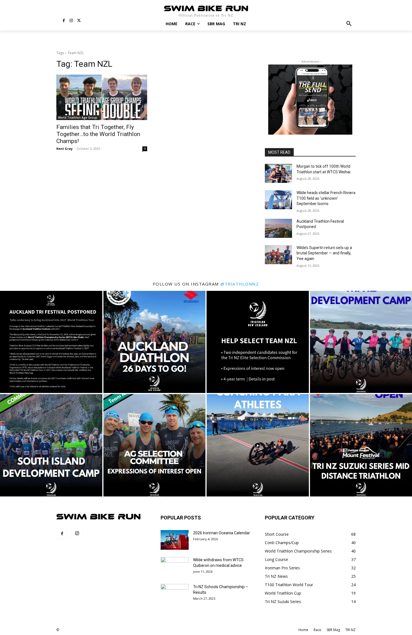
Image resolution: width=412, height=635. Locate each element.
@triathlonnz (239, 284)
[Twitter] (79, 21)
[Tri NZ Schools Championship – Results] (175, 594)
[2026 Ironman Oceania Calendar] (175, 540)
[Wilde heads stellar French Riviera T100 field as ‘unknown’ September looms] (278, 199)
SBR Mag (333, 629)
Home (303, 629)
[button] (349, 24)
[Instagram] (71, 21)
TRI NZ (350, 629)
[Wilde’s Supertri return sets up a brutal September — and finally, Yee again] (278, 254)
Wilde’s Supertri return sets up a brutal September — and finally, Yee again (324, 253)
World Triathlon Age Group (77, 117)
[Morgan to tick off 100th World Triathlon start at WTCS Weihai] (278, 173)
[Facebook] (63, 21)
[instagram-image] (51, 342)
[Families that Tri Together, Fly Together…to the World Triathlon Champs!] (101, 97)
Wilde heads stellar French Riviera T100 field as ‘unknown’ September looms (326, 198)
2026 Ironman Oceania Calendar (221, 533)
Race (317, 629)
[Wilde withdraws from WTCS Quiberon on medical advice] (175, 567)
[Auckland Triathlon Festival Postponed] (278, 228)
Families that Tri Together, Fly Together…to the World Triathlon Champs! (98, 134)
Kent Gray (64, 148)
